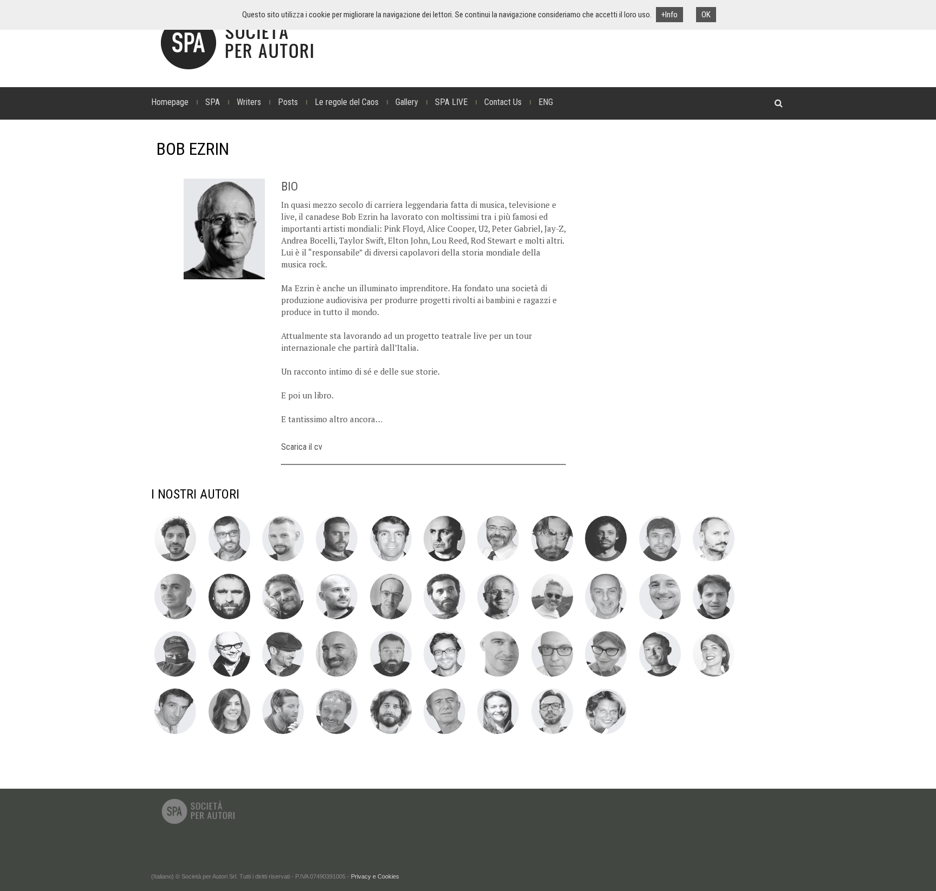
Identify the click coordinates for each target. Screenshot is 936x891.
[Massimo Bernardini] (498, 561)
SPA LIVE (451, 102)
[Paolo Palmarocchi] (444, 676)
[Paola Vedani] (498, 733)
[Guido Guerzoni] (229, 676)
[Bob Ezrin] (498, 619)
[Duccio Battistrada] (444, 561)
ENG (545, 102)
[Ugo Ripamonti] (175, 733)
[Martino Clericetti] (390, 619)
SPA (212, 102)
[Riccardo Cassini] (283, 619)
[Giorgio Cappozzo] (229, 619)
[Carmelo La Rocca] (283, 676)
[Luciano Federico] (552, 619)
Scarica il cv (301, 447)
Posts (288, 102)
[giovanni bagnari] (336, 561)
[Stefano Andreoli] (175, 561)
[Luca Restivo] (660, 676)
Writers (249, 102)
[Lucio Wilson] (552, 733)
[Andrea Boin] (552, 561)
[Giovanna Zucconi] (605, 733)
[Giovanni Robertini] (283, 733)
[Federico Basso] (390, 561)
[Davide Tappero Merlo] (390, 733)
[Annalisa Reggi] (605, 676)
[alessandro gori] (175, 676)
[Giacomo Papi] (498, 676)
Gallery (406, 102)
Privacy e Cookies (375, 876)
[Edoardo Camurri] (175, 619)
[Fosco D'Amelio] (444, 619)
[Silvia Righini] (713, 676)
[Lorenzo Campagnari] (713, 561)
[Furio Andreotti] (229, 561)
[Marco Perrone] (552, 676)
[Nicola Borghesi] (605, 561)
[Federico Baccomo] (283, 561)
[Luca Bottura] (660, 561)
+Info (669, 14)
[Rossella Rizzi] (229, 733)
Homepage (169, 102)
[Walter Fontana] (660, 619)
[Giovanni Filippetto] (605, 619)
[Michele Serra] (336, 733)
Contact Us (503, 102)
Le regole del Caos (347, 102)
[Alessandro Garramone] (713, 619)
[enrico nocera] (390, 676)
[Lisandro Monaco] (336, 676)
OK (706, 14)
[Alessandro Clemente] (336, 619)
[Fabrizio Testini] (444, 733)
